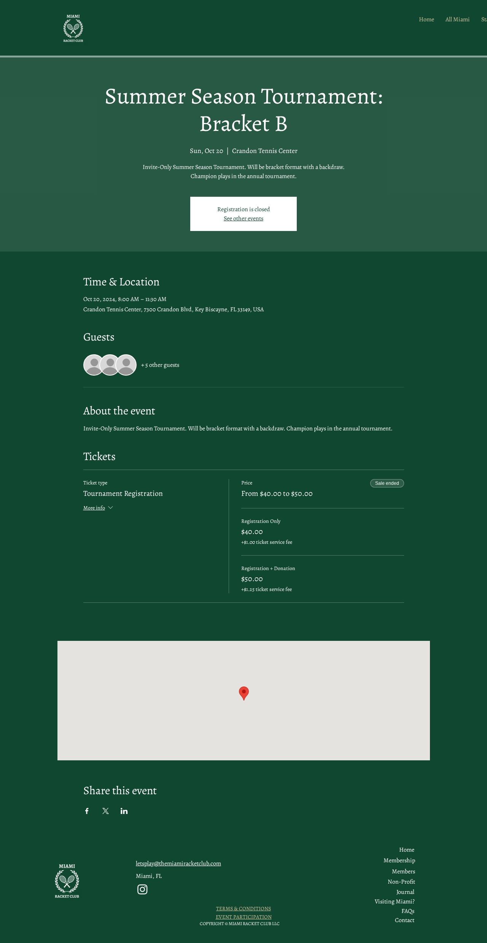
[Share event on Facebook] (87, 811)
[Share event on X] (105, 811)
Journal (405, 892)
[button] (403, 871)
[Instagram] (142, 889)
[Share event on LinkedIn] (124, 811)
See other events (243, 218)
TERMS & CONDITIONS (243, 908)
